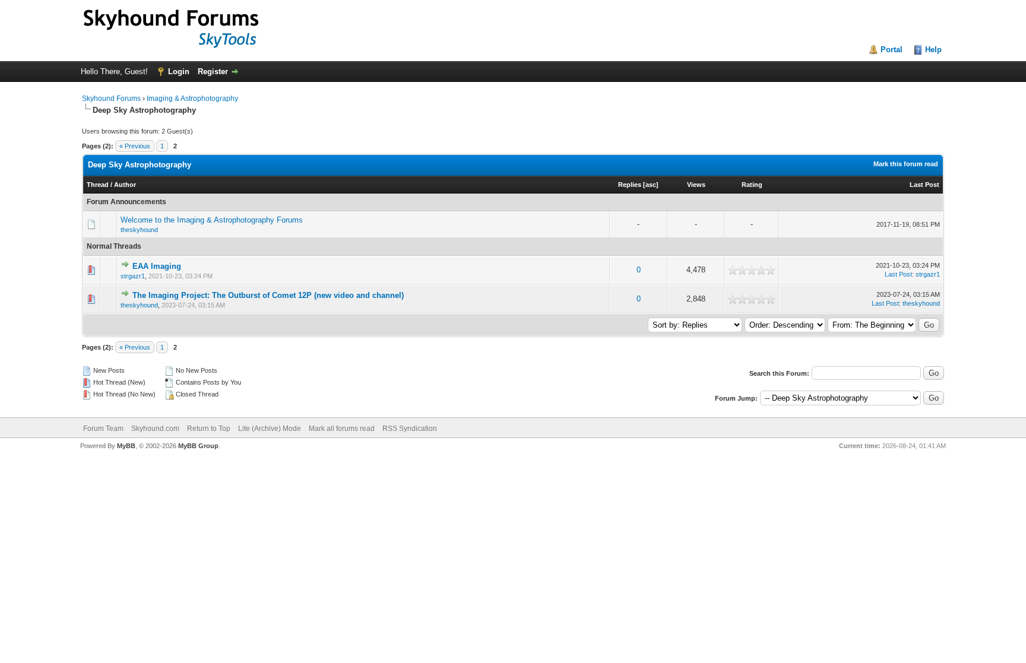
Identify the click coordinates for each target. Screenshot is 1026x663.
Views (696, 184)
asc (650, 184)
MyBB (126, 445)
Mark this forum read (905, 163)
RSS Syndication (409, 428)
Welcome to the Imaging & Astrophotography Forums (212, 219)
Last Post (924, 184)
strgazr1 (133, 276)
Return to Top (208, 428)
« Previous (134, 146)
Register (213, 71)
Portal (891, 49)
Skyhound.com (155, 428)
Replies (629, 184)
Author (125, 184)
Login (178, 71)
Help (933, 49)
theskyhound (139, 229)
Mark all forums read (342, 428)
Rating (752, 184)
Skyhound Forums (111, 98)
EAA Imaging (156, 266)
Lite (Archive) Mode (269, 428)
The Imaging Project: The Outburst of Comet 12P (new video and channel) (268, 295)
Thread (98, 184)
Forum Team (103, 428)
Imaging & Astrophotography (192, 98)
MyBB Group (198, 445)
